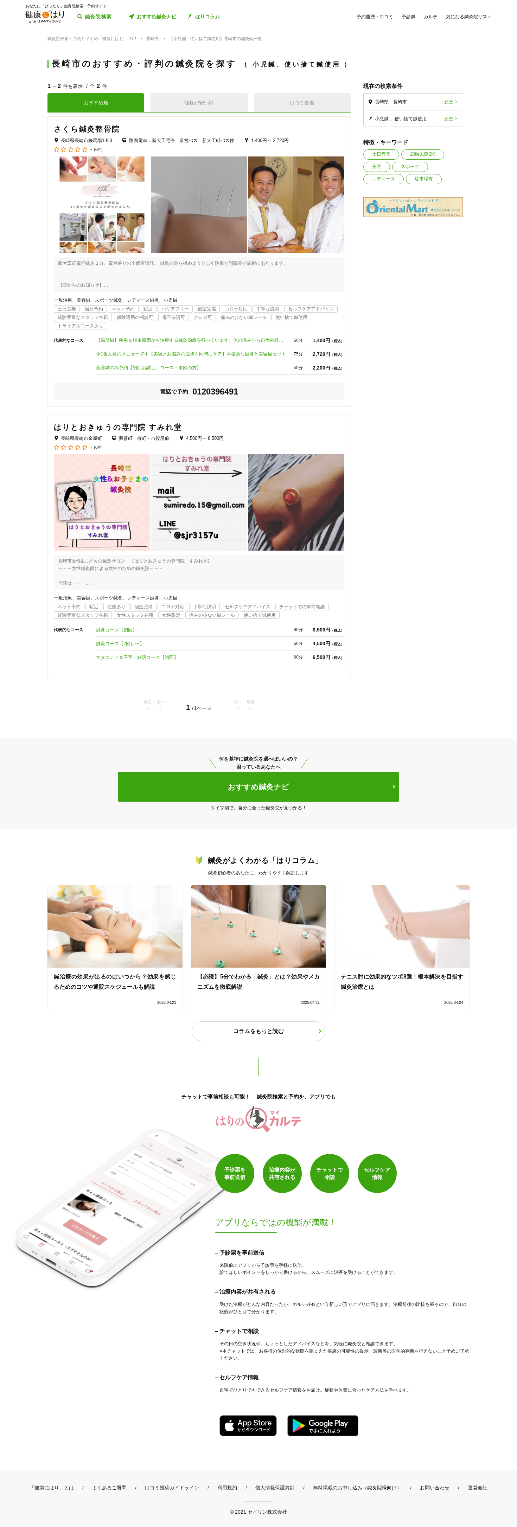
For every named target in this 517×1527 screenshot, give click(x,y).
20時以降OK (422, 154)
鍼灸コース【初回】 (116, 630)
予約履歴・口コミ (375, 16)
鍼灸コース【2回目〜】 (120, 643)
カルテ (431, 16)
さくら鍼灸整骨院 (87, 129)
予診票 (408, 16)
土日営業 (381, 154)
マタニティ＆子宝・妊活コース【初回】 (137, 657)
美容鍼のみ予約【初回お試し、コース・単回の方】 (148, 367)
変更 (448, 102)
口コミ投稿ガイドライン (172, 1487)
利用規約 (227, 1487)
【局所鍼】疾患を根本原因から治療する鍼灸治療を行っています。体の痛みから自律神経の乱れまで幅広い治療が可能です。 (191, 340)
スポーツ (410, 166)
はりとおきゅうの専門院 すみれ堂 (118, 427)
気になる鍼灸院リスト (469, 16)
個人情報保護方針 (275, 1487)
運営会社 (477, 1487)
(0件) (98, 150)
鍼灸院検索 (98, 16)
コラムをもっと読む (258, 1031)
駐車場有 (424, 178)
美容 (376, 166)
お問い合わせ (434, 1487)
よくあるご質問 (109, 1487)
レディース (383, 178)
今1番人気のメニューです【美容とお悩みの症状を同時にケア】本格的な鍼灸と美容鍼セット (191, 354)
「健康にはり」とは (52, 1487)
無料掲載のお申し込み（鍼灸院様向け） (357, 1487)
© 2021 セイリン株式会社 (258, 1511)
